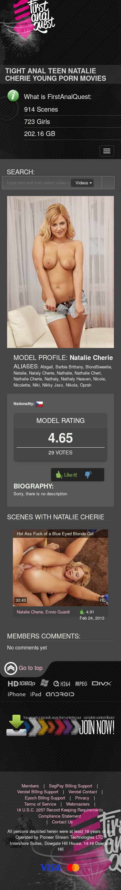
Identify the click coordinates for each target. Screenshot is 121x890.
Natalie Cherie (30, 612)
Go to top (31, 667)
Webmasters (78, 804)
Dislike (88, 474)
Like (66, 474)
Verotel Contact (82, 791)
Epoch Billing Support (45, 798)
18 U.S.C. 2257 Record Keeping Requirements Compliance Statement (59, 813)
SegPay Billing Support (70, 786)
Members (30, 786)
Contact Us (62, 822)
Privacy (82, 798)
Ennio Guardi (57, 612)
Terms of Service (40, 804)
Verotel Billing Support (37, 791)
